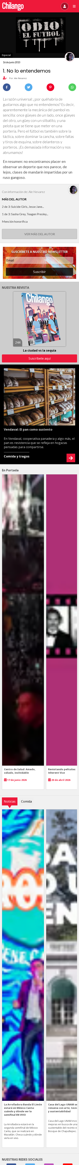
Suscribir (39, 272)
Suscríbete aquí (40, 358)
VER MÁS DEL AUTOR (39, 234)
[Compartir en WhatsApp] (72, 87)
